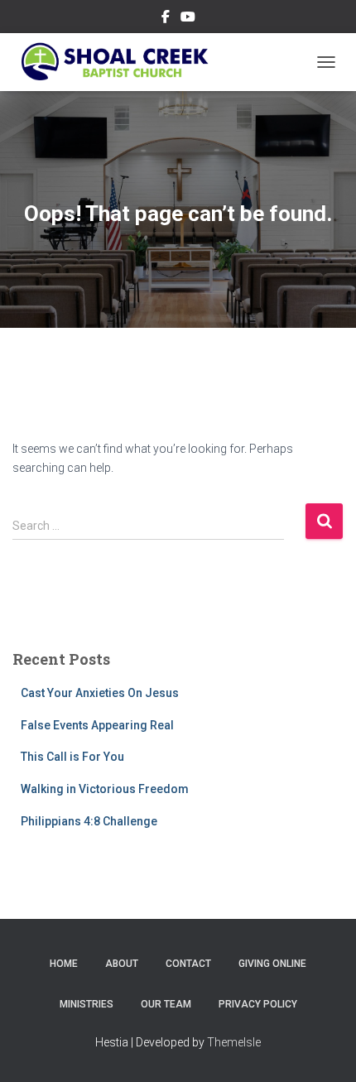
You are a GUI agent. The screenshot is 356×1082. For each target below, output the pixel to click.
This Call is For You (72, 756)
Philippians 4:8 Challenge (89, 821)
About (121, 963)
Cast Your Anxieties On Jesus (100, 693)
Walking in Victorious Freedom (105, 789)
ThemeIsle (234, 1042)
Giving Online (272, 963)
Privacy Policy (258, 1004)
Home (64, 963)
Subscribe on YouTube (187, 19)
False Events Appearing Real (97, 725)
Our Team (166, 1004)
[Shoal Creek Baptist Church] (120, 62)
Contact (188, 963)
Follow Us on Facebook (165, 19)
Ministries (86, 1004)
